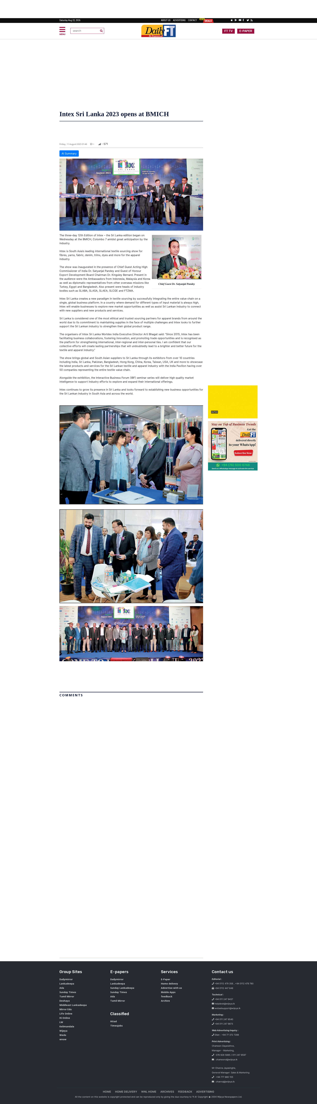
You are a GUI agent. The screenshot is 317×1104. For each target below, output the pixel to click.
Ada (61, 987)
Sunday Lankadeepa (122, 987)
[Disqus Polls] (131, 739)
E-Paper (165, 979)
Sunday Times (67, 992)
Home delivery (169, 983)
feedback (166, 996)
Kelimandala (66, 1026)
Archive (165, 1000)
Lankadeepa (66, 983)
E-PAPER (245, 31)
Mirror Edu (65, 1009)
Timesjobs (116, 1025)
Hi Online (64, 1017)
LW (61, 1022)
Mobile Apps (168, 992)
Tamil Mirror (66, 996)
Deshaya (64, 1000)
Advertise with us (171, 987)
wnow (62, 1039)
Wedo (62, 1035)
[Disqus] (131, 826)
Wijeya (63, 1030)
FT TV (228, 31)
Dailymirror (66, 979)
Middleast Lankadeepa (73, 1005)
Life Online (65, 1013)
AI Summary (69, 153)
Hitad (113, 1021)
